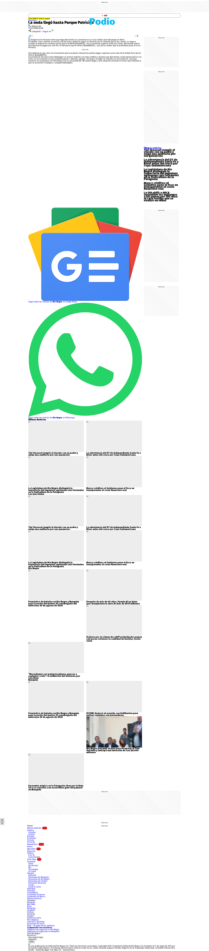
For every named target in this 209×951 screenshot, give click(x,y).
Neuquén (31, 902)
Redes (30, 847)
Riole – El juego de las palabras (41, 926)
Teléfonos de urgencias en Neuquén (43, 931)
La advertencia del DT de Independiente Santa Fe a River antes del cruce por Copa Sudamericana (161, 162)
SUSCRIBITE (39, 18)
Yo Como (32, 871)
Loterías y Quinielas (36, 922)
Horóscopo (33, 865)
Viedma (30, 912)
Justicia (31, 834)
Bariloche (31, 908)
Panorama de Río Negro (39, 879)
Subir (31, 941)
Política (30, 830)
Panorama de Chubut (37, 881)
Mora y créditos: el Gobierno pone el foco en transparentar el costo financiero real (161, 185)
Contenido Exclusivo (36, 895)
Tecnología (33, 869)
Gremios (32, 832)
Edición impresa (34, 898)
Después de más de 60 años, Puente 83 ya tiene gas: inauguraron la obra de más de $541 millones (113, 602)
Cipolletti (31, 910)
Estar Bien (34, 859)
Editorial (32, 875)
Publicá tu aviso (34, 918)
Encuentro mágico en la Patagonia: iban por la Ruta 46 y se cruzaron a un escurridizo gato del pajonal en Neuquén (55, 787)
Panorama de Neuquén (38, 877)
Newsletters (35, 844)
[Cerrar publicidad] (2, 820)
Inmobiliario (32, 893)
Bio (29, 867)
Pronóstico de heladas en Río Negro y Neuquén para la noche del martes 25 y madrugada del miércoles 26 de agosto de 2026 (53, 603)
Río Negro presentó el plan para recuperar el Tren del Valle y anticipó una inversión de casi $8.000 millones (113, 750)
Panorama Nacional (37, 883)
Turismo (30, 840)
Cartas (31, 885)
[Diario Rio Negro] (29, 944)
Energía (30, 836)
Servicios (31, 842)
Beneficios (31, 935)
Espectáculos (34, 857)
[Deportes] (105, 21)
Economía (31, 838)
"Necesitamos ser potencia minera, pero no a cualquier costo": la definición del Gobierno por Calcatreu (54, 676)
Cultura (30, 853)
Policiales (31, 889)
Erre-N (31, 855)
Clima (30, 864)
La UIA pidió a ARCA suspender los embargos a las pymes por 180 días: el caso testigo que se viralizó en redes (161, 196)
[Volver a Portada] (104, 15)
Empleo (30, 916)
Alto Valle (31, 904)
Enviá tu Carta (34, 887)
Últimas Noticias (36, 828)
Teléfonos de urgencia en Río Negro (43, 930)
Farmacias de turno (35, 924)
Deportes (32, 20)
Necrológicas (33, 920)
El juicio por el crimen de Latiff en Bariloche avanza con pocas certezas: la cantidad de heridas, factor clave (114, 639)
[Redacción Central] (29, 24)
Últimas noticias (152, 148)
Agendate (33, 849)
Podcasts (31, 891)
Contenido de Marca (36, 897)
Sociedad (31, 862)
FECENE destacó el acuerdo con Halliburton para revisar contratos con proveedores (112, 714)
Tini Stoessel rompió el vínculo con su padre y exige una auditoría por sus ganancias (160, 152)
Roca (29, 906)
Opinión (30, 873)
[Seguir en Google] (29, 38)
